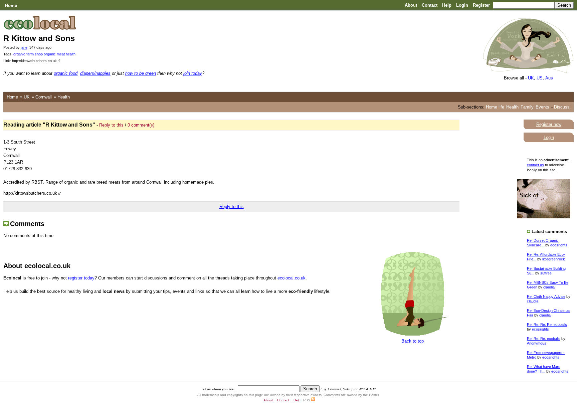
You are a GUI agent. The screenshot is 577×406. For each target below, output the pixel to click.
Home (11, 5)
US (540, 77)
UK (531, 77)
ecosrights (558, 245)
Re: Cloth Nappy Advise (546, 296)
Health (512, 107)
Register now (548, 124)
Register (481, 5)
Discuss (562, 107)
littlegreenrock (553, 259)
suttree (546, 273)
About (411, 5)
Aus (549, 77)
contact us (535, 165)
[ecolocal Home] (528, 71)
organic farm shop (28, 54)
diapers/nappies (95, 73)
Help (446, 5)
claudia (549, 287)
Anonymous (536, 343)
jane (24, 47)
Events (542, 107)
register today (81, 277)
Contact (429, 5)
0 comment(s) (141, 125)
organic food (65, 73)
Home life (495, 107)
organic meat (54, 54)
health (70, 54)
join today (192, 73)
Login (462, 5)
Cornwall (43, 96)
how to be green (140, 73)
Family (527, 107)
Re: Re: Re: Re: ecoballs (547, 325)
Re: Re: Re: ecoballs (543, 339)
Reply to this (111, 125)
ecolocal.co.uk (291, 277)
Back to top (412, 341)
